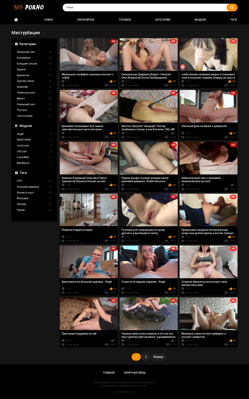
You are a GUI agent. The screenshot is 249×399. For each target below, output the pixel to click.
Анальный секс (34, 51)
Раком (34, 209)
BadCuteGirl (34, 139)
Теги (233, 19)
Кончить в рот (34, 192)
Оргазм (34, 204)
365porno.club (127, 392)
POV (34, 180)
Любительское (34, 92)
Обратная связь (135, 372)
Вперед (158, 356)
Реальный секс (34, 104)
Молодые (34, 198)
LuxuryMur (34, 157)
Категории (162, 19)
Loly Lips (34, 151)
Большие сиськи (34, 63)
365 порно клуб (16, 19)
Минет (34, 98)
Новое (48, 19)
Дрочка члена (34, 80)
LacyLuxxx (34, 145)
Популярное (85, 19)
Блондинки (34, 57)
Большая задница (34, 186)
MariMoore (34, 163)
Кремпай (34, 86)
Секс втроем (34, 115)
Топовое (125, 19)
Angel (34, 133)
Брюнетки (34, 75)
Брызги (34, 69)
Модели (200, 19)
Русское (34, 110)
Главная (109, 372)
